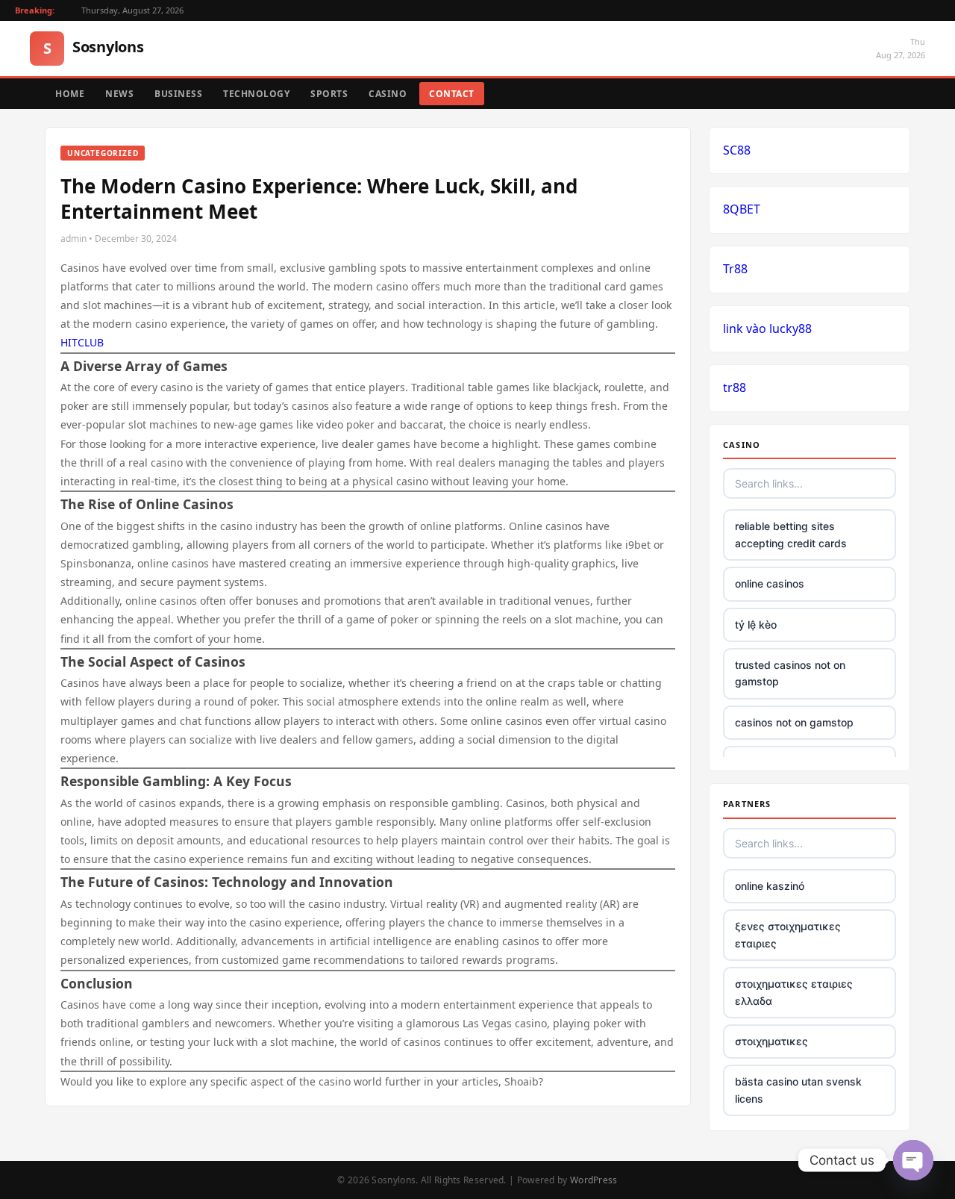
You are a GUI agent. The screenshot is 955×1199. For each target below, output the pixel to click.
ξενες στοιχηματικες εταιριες (788, 934)
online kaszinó (769, 885)
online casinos (769, 583)
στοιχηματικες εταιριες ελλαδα (794, 991)
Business (178, 93)
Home (69, 93)
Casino (388, 93)
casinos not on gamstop (794, 722)
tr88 (734, 387)
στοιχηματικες (771, 1041)
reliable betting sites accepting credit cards (791, 534)
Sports (329, 93)
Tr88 (735, 269)
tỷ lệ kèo (756, 624)
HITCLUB (82, 342)
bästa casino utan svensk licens (798, 1089)
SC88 (737, 150)
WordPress (594, 1180)
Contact (452, 93)
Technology (256, 93)
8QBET (741, 209)
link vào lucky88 (767, 328)
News (119, 93)
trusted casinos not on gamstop (790, 673)
